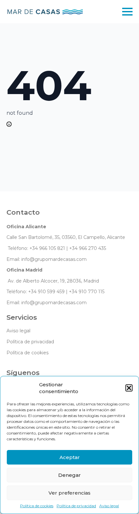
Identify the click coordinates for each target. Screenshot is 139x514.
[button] (129, 388)
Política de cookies (36, 505)
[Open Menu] (127, 11)
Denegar (69, 475)
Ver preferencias (69, 493)
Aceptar (69, 457)
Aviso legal (109, 505)
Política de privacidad (76, 505)
